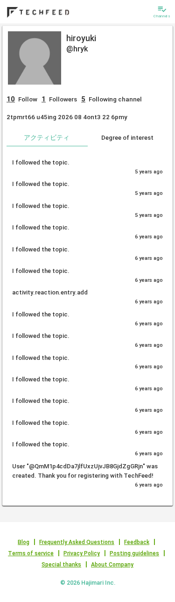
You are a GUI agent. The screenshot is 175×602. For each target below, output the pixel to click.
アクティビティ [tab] (47, 137)
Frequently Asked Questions (76, 542)
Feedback (136, 542)
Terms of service (31, 553)
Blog (23, 542)
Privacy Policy (81, 553)
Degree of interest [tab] (127, 137)
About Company (112, 564)
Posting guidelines (134, 553)
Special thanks (61, 564)
